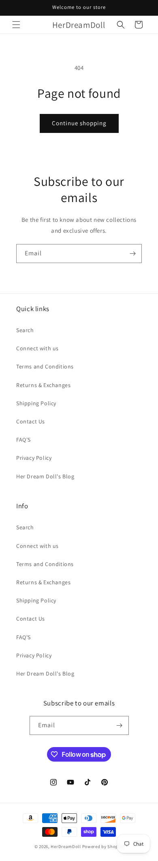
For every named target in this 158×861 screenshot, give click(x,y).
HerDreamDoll (66, 846)
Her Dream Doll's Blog (45, 476)
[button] (16, 25)
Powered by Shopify (103, 846)
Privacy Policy (33, 457)
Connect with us (37, 348)
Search (25, 330)
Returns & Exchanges (43, 385)
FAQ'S (23, 439)
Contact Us (30, 421)
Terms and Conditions (45, 366)
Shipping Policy (36, 403)
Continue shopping (79, 123)
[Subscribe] (132, 253)
